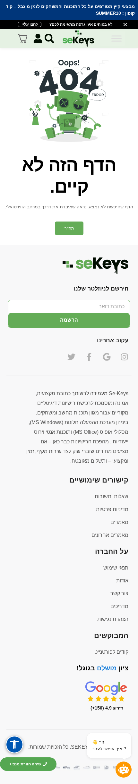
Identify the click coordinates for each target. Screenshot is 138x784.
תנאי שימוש (115, 568)
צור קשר (119, 593)
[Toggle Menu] (116, 38)
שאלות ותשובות (111, 496)
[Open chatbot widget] (124, 770)
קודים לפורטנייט (111, 652)
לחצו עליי (30, 24)
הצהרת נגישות (112, 619)
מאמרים (119, 522)
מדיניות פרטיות (112, 509)
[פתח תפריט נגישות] (14, 744)
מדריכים (119, 606)
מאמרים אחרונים (109, 535)
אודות (122, 580)
